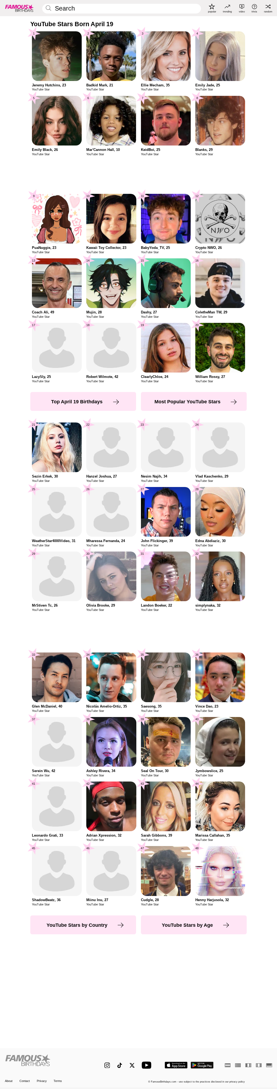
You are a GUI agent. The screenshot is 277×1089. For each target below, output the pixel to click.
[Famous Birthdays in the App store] (176, 1065)
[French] (248, 1065)
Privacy (42, 1081)
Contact (24, 1081)
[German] (269, 1065)
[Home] (46, 1062)
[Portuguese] (238, 1065)
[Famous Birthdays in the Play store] (202, 1065)
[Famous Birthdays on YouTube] (148, 1065)
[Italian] (259, 1065)
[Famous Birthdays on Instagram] (107, 1065)
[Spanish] (227, 1065)
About (8, 1081)
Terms (58, 1081)
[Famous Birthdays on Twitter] (132, 1065)
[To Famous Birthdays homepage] (19, 8)
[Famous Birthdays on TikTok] (120, 1065)
